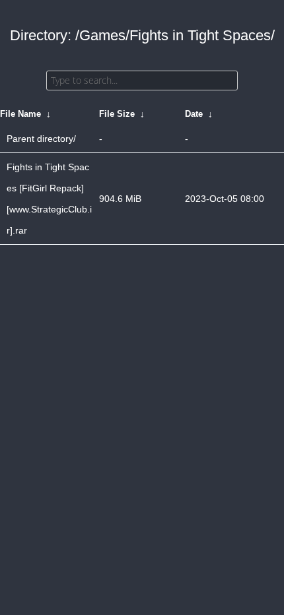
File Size (117, 114)
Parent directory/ (41, 138)
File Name (20, 114)
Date (194, 114)
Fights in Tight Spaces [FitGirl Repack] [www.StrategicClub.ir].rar (49, 199)
